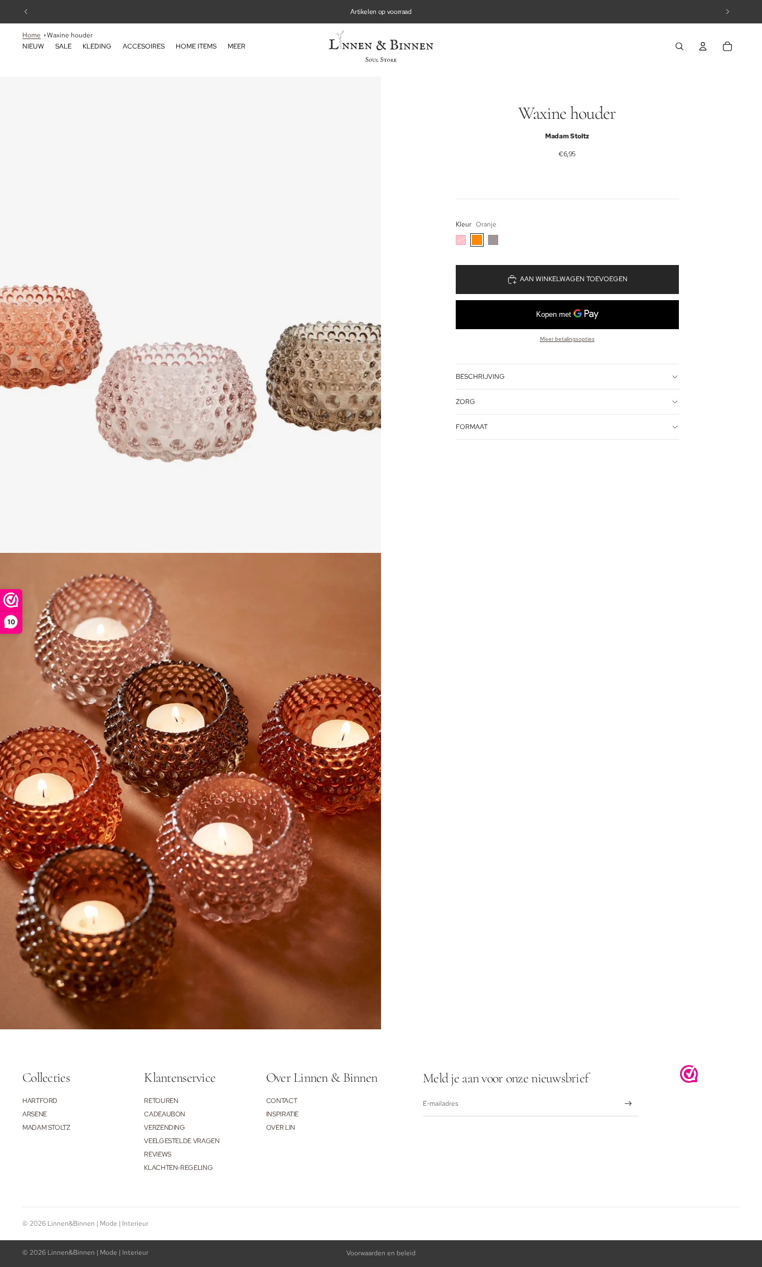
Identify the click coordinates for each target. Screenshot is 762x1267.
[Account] (703, 46)
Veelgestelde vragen (181, 1140)
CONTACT (281, 1100)
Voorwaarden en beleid (381, 1253)
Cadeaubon (164, 1114)
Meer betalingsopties (567, 339)
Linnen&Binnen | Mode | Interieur (97, 1223)
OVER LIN (280, 1127)
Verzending (164, 1127)
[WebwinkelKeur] (689, 1074)
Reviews (157, 1154)
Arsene (34, 1114)
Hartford (39, 1100)
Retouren (161, 1100)
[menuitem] (236, 46)
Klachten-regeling (178, 1167)
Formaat (472, 426)
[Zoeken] (679, 46)
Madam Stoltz (46, 1127)
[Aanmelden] (628, 1104)
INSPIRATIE (282, 1114)
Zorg (465, 401)
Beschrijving (480, 376)
